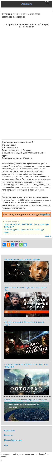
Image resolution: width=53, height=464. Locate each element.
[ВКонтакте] (4, 244)
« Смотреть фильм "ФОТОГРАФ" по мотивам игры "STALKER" (26, 225)
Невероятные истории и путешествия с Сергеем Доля (25, 288)
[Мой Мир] (12, 244)
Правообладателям (12, 440)
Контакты (8, 435)
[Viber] (16, 244)
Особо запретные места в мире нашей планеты (25, 399)
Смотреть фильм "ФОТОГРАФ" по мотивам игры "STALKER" (26, 365)
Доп (6, 444)
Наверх (47, 236)
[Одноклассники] (8, 244)
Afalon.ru (26, 3)
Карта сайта (9, 430)
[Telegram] (25, 244)
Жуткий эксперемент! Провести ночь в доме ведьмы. (24, 323)
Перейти (45, 214)
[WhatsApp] (21, 244)
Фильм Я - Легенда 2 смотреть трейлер (22, 259)
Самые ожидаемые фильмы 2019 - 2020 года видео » (24, 231)
